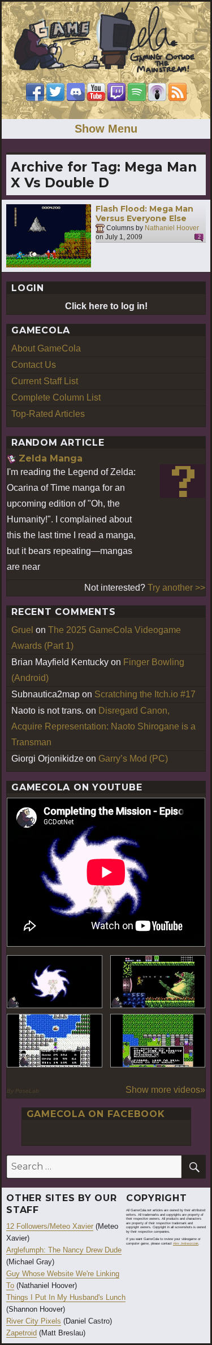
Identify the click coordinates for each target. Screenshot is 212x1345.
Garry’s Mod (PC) (133, 758)
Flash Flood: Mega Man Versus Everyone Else (144, 214)
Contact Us (33, 365)
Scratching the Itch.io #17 (145, 694)
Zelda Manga (51, 458)
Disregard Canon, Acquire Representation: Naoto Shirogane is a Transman (103, 726)
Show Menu (106, 128)
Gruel (22, 630)
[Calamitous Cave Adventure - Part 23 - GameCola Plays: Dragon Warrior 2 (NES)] (54, 1040)
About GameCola (46, 348)
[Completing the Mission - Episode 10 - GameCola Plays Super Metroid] (54, 982)
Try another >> (176, 587)
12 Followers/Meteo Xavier (49, 1226)
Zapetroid (21, 1333)
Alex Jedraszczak (185, 1243)
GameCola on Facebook (96, 1114)
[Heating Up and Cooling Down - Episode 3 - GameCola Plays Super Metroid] (158, 982)
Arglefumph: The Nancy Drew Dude (64, 1250)
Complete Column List (56, 397)
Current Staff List (44, 381)
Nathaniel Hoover (172, 228)
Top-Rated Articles (48, 414)
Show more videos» (165, 1090)
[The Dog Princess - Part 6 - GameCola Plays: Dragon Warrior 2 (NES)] (158, 1040)
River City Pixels (33, 1321)
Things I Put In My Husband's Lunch (66, 1297)
